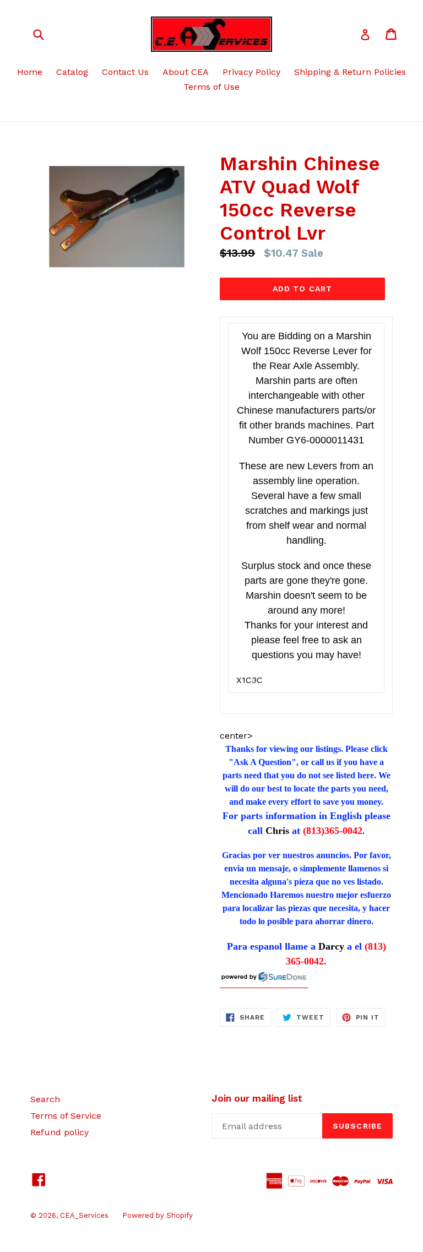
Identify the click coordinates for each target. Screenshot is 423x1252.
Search (45, 1099)
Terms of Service (65, 1115)
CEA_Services (84, 1215)
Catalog (72, 72)
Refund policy (59, 1132)
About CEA (185, 72)
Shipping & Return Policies (350, 72)
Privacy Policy (251, 72)
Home (29, 72)
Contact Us (125, 72)
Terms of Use (211, 87)
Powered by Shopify (157, 1215)
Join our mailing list (257, 1098)
